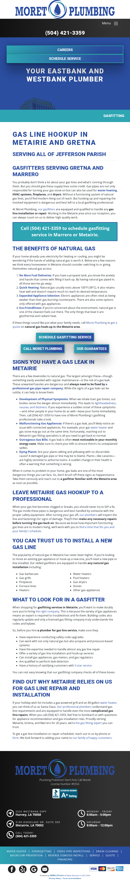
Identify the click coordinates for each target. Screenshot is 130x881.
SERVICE (95, 855)
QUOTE (110, 855)
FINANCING (65, 859)
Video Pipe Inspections (73, 851)
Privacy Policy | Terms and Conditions (65, 878)
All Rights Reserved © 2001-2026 (77, 875)
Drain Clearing (107, 851)
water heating (107, 190)
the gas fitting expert (88, 723)
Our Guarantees (92, 349)
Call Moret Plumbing (42, 349)
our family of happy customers (92, 738)
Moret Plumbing (96, 323)
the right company (47, 611)
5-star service (83, 665)
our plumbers (88, 515)
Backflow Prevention (26, 855)
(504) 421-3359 (65, 33)
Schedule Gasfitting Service (65, 337)
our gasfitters (46, 209)
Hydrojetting (42, 851)
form (16, 738)
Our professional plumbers (74, 707)
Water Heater (16, 851)
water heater (99, 427)
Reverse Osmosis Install (66, 855)
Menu (107, 23)
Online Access (57, 875)
